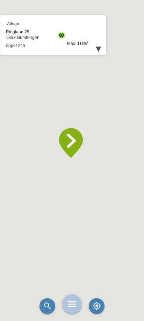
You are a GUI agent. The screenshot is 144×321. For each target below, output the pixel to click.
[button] (72, 143)
